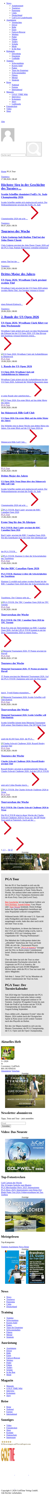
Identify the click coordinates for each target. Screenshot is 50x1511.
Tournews (16, 8)
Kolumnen (16, 99)
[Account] (7, 141)
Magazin (10, 92)
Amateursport (17, 6)
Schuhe (15, 44)
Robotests (10, 51)
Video (8, 109)
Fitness (15, 75)
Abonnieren (6, 1071)
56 (9, 850)
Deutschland (17, 15)
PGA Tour (5, 359)
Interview (10, 1391)
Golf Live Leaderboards (22, 18)
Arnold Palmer (24, 904)
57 (12, 850)
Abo (3, 121)
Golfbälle (16, 58)
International (17, 89)
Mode (14, 46)
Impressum (11, 1437)
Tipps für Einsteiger (20, 70)
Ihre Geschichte (11, 902)
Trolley (15, 41)
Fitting (14, 39)
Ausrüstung (11, 20)
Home (3, 171)
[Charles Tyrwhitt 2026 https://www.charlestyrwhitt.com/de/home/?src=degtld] (25, 862)
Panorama (16, 10)
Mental (15, 77)
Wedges (15, 34)
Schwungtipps (18, 63)
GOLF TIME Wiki (20, 94)
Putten (14, 68)
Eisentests (16, 56)
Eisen (14, 30)
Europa (15, 87)
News (8, 3)
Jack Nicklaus (11, 904)
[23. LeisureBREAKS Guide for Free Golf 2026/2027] (25, 1267)
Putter (14, 37)
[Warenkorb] (2, 124)
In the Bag (16, 49)
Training (9, 61)
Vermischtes (17, 22)
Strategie (15, 80)
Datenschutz (11, 1435)
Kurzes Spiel (17, 65)
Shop (8, 111)
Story (14, 101)
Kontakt (9, 1432)
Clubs (14, 13)
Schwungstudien (19, 73)
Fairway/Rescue (18, 32)
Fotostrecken (11, 106)
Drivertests (16, 53)
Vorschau (15, 1071)
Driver (14, 25)
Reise (8, 82)
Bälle (14, 27)
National (15, 85)
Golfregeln (16, 104)
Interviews (16, 97)
